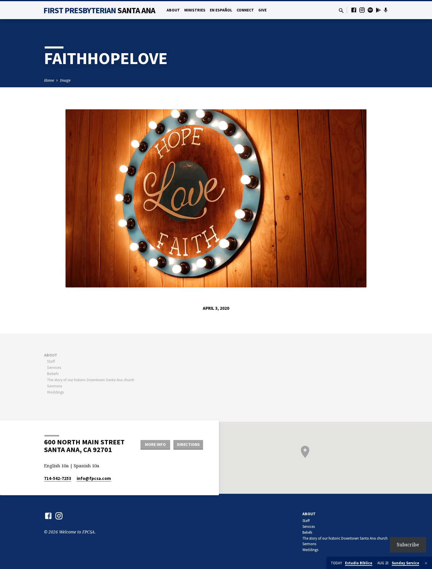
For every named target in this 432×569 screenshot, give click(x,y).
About (173, 10)
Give (262, 10)
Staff (51, 361)
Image (65, 80)
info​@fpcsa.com (94, 478)
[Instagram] (362, 10)
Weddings (55, 392)
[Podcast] (386, 10)
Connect (245, 10)
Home (49, 80)
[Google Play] (378, 10)
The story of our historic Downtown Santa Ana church (90, 379)
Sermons (54, 386)
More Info (155, 444)
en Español (221, 10)
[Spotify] (370, 10)
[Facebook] (354, 10)
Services (54, 367)
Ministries (194, 10)
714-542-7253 (57, 478)
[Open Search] (341, 10)
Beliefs (52, 373)
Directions (188, 444)
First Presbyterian (99, 10)
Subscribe (408, 544)
